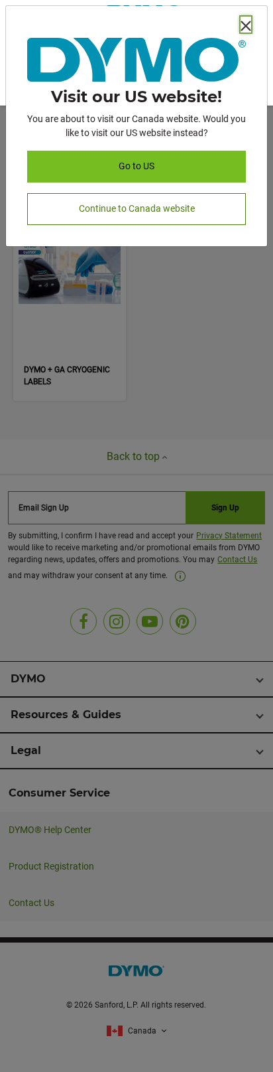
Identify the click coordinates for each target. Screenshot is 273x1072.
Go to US (136, 166)
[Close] (246, 25)
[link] (136, 62)
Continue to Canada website (137, 208)
